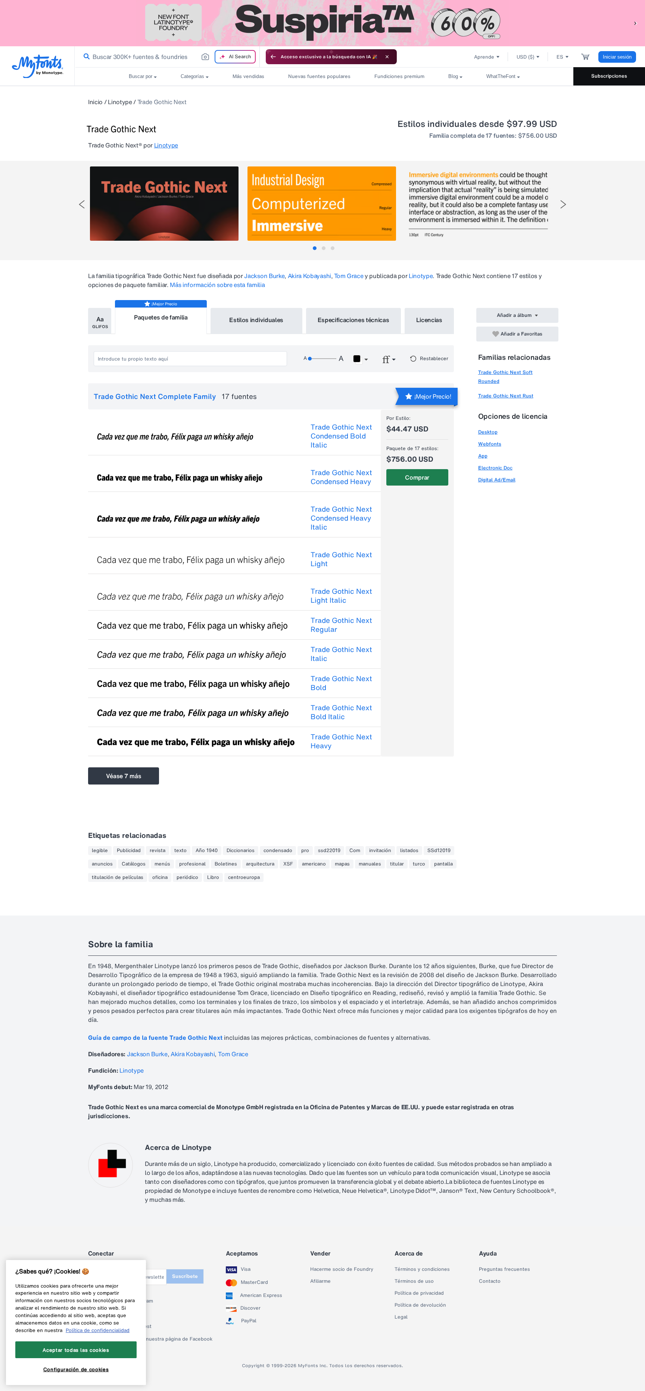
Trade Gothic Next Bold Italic (341, 712)
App (482, 455)
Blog (453, 76)
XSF (288, 864)
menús (162, 864)
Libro (213, 877)
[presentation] (82, 204)
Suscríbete (185, 1276)
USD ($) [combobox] (525, 56)
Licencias (429, 319)
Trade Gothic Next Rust (505, 395)
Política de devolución (420, 1305)
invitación (380, 851)
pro (305, 851)
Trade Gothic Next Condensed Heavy (341, 477)
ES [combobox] (560, 56)
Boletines (226, 864)
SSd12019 (439, 851)
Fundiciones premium (399, 76)
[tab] (314, 248)
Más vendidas (248, 76)
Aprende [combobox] (484, 56)
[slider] (322, 358)
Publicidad (129, 851)
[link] (85, 56)
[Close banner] (387, 56)
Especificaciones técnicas (353, 319)
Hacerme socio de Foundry (341, 1269)
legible (100, 851)
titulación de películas (117, 877)
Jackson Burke (264, 275)
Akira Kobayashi (309, 275)
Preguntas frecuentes (504, 1269)
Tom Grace (348, 275)
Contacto (490, 1281)
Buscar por (140, 76)
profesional (192, 864)
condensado (278, 851)
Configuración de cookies (76, 1369)
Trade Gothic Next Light (341, 559)
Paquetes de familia (161, 317)
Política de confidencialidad (98, 1330)
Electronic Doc (495, 467)
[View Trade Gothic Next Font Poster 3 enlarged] (479, 203)
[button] (635, 22)
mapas (342, 864)
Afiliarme (320, 1281)
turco (419, 864)
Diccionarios (241, 851)
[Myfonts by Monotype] (37, 66)
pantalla (443, 864)
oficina (160, 877)
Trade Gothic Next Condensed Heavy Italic (341, 518)
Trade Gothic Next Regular (341, 624)
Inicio (95, 101)
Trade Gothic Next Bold (341, 683)
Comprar (417, 477)
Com (354, 851)
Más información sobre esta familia (217, 284)
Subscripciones (609, 75)
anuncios (102, 864)
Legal (401, 1317)
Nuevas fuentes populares (319, 76)
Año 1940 (207, 851)
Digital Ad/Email (496, 479)
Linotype (120, 101)
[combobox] (167, 56)
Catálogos (134, 864)
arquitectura (260, 864)
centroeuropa (244, 877)
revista (157, 851)
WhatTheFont (500, 76)
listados (409, 851)
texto (180, 851)
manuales (370, 864)
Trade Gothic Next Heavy (341, 741)
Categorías (192, 76)
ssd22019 (329, 851)
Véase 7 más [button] (123, 775)
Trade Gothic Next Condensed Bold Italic (341, 436)
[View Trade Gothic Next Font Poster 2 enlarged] (321, 203)
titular (397, 864)
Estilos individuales (256, 319)
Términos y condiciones (422, 1269)
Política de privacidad (419, 1293)
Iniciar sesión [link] (617, 57)
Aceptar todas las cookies (76, 1350)
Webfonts (489, 443)
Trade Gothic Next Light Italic (341, 595)
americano (314, 864)
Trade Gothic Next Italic (341, 654)
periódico (187, 877)
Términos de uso (414, 1281)
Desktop (488, 432)
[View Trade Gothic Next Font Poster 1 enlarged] (164, 203)
